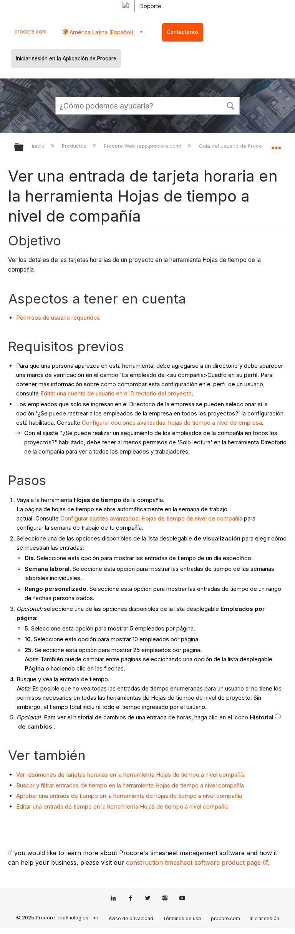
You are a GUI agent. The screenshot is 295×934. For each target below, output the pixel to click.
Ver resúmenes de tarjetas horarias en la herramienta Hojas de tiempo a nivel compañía (130, 774)
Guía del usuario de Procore (233, 146)
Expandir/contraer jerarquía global (23, 147)
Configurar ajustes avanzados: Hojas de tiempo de (127, 518)
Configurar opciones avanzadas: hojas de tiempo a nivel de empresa (172, 422)
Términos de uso (182, 918)
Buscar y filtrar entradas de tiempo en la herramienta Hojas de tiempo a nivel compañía (130, 785)
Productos (75, 146)
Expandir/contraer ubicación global (276, 144)
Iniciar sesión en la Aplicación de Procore (66, 58)
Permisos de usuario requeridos (58, 317)
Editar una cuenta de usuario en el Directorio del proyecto (116, 393)
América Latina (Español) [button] (101, 32)
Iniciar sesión (264, 918)
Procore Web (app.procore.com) (143, 146)
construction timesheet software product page (194, 862)
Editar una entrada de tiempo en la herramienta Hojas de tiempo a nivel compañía (122, 806)
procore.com (30, 31)
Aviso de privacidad (131, 918)
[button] (230, 105)
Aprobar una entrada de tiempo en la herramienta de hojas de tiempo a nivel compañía (129, 795)
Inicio (39, 146)
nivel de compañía (218, 518)
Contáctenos (183, 32)
